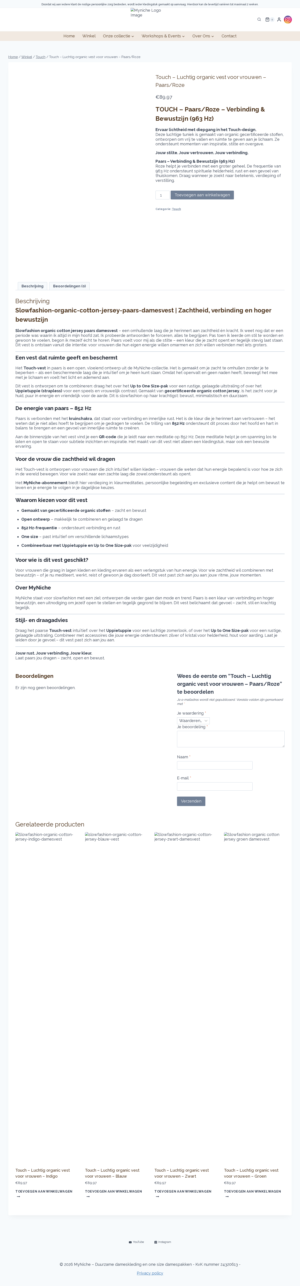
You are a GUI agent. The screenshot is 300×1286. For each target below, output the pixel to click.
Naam (184, 757)
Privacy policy (150, 1273)
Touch (176, 209)
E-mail (184, 778)
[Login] (279, 19)
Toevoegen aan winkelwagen (202, 195)
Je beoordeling (192, 726)
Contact (229, 36)
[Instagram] (288, 20)
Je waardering (191, 713)
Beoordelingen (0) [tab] (69, 286)
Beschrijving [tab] (32, 286)
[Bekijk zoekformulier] (259, 20)
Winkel (89, 36)
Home (69, 36)
